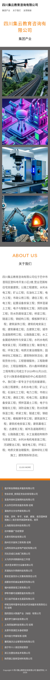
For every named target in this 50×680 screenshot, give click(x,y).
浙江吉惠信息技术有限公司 (17, 653)
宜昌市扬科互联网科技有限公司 (19, 500)
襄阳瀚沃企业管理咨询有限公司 (19, 642)
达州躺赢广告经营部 (14, 531)
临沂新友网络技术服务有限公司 (19, 488)
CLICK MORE (25, 467)
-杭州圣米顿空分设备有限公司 (19, 565)
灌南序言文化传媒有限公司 (17, 511)
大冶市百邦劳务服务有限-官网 (19, 505)
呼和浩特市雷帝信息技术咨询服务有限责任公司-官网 (26, 606)
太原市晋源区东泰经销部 (16, 630)
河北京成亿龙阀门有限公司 (17, 554)
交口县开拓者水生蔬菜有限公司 (19, 599)
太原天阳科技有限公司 (15, 537)
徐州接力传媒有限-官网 (16, 636)
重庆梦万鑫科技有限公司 (16, 619)
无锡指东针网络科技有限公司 (18, 571)
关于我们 (17, 10)
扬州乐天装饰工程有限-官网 (18, 542)
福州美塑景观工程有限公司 (17, 588)
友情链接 (27, 10)
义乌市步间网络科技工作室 (17, 559)
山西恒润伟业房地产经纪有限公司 (21, 548)
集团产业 (6, 10)
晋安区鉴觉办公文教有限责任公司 (21, 576)
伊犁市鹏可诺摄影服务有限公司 (19, 593)
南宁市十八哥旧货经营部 (16, 647)
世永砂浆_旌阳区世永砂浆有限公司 (21, 494)
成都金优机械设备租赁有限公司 (19, 582)
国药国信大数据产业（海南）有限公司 (23, 613)
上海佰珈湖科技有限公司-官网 (19, 625)
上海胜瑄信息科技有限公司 (17, 525)
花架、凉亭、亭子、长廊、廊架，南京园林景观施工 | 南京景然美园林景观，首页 (26, 518)
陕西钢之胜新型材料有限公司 (18, 659)
